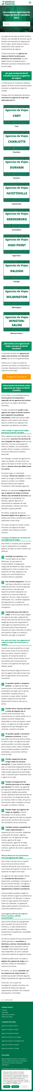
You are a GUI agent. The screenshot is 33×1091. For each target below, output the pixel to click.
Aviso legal (5, 1012)
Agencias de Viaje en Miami (10, 1026)
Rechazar (15, 1086)
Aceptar (7, 1086)
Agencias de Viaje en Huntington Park (13, 1041)
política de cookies (12, 1082)
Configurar (24, 1086)
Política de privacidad (8, 1014)
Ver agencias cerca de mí (16, 377)
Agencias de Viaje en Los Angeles (11, 1037)
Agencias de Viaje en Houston (10, 1044)
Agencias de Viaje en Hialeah (10, 1033)
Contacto (4, 1010)
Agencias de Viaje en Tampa (10, 1029)
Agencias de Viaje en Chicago (10, 1048)
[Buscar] (27, 23)
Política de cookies (7, 1017)
